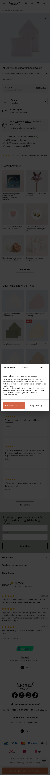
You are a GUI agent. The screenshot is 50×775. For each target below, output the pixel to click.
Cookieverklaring (10, 395)
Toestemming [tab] (9, 367)
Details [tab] (25, 367)
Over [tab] (41, 367)
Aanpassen (34, 405)
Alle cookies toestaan (13, 405)
